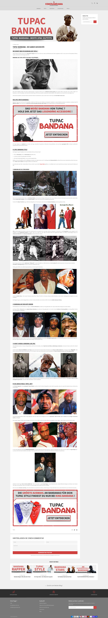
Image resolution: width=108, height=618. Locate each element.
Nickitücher (52, 8)
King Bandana (15, 616)
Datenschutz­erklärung (44, 607)
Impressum (41, 609)
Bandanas (39, 8)
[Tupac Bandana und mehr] (45, 526)
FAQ (11, 603)
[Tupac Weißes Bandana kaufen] (45, 141)
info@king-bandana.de (15, 607)
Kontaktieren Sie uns (14, 605)
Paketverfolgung (42, 603)
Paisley (68, 8)
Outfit (45, 8)
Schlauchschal (61, 8)
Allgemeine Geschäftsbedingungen (46, 605)
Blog (40, 611)
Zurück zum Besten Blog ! (55, 586)
